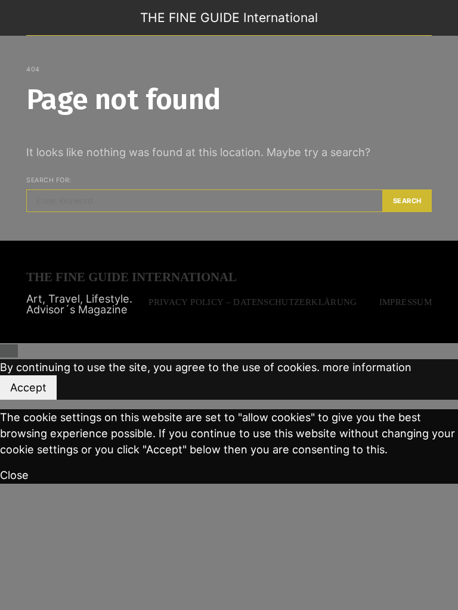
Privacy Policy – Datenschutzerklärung (252, 302)
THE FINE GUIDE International (229, 17)
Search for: (49, 180)
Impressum (405, 302)
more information (367, 367)
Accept (28, 387)
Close (14, 474)
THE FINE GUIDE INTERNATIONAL (131, 277)
